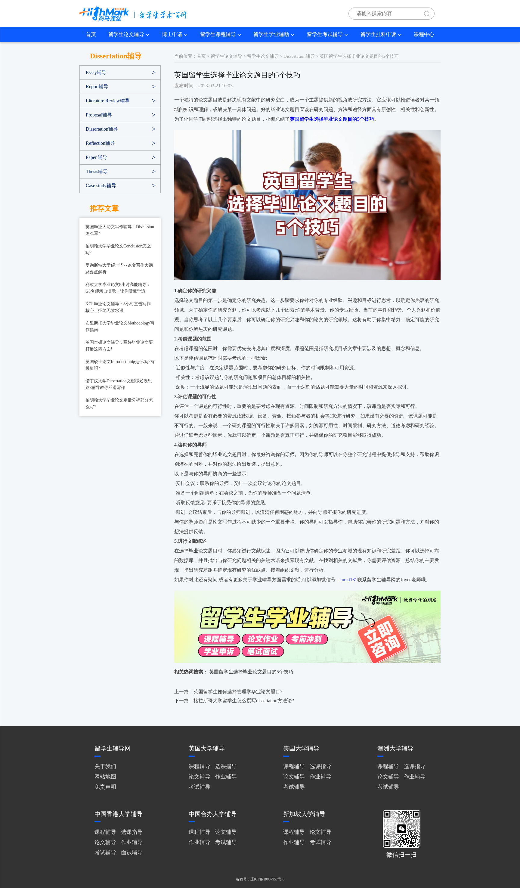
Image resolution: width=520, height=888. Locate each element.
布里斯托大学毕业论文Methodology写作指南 (119, 326)
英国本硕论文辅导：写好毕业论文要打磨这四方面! (119, 345)
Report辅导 (97, 86)
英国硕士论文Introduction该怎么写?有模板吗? (120, 365)
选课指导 (226, 766)
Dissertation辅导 (102, 129)
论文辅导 (199, 777)
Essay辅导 (96, 72)
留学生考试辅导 (325, 34)
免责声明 (105, 787)
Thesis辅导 (97, 171)
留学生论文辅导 (126, 34)
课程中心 (424, 34)
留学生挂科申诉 (378, 34)
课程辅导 (199, 766)
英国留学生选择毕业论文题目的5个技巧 (251, 671)
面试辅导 (132, 852)
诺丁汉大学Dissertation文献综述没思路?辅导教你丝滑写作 (118, 384)
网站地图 (105, 777)
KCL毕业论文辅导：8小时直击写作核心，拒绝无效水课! (118, 307)
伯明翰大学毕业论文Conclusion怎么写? (118, 249)
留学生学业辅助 (271, 34)
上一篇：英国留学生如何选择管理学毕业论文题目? (228, 691)
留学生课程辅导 (218, 34)
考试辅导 (199, 787)
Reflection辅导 (100, 143)
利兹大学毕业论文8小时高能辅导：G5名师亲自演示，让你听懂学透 (118, 287)
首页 (91, 34)
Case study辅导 (101, 185)
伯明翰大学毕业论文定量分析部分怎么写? (119, 403)
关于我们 (105, 766)
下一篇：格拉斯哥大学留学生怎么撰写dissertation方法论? (234, 700)
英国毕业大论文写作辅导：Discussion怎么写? (119, 230)
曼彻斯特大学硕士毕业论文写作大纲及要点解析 (119, 268)
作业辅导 (226, 777)
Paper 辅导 (96, 157)
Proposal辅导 (99, 114)
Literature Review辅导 (108, 100)
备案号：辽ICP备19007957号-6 (260, 879)
